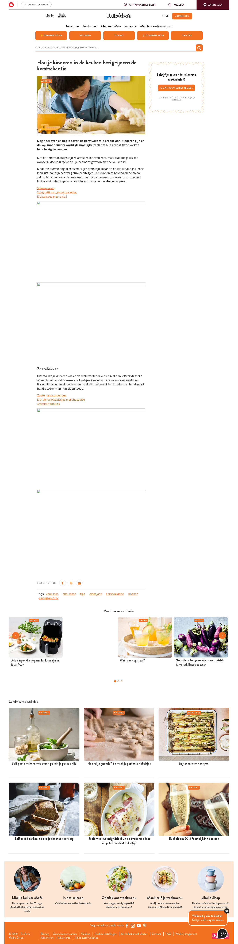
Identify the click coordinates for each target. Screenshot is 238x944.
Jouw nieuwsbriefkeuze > (177, 87)
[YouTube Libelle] (139, 925)
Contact (156, 934)
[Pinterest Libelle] (145, 925)
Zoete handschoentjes (51, 395)
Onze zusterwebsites (86, 938)
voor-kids (52, 594)
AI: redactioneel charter (134, 934)
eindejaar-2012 (48, 598)
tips (82, 594)
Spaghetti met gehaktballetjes (56, 192)
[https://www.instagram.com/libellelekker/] (133, 925)
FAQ (168, 934)
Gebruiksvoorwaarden (65, 934)
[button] (213, 5)
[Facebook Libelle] (127, 925)
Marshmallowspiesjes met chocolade (61, 400)
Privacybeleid (176, 100)
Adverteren (64, 938)
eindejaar (95, 594)
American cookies (48, 404)
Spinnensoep (45, 188)
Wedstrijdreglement (186, 934)
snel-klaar (69, 594)
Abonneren (47, 938)
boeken (133, 594)
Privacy (45, 934)
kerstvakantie (115, 594)
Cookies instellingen (105, 934)
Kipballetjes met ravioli (52, 196)
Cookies (85, 934)
